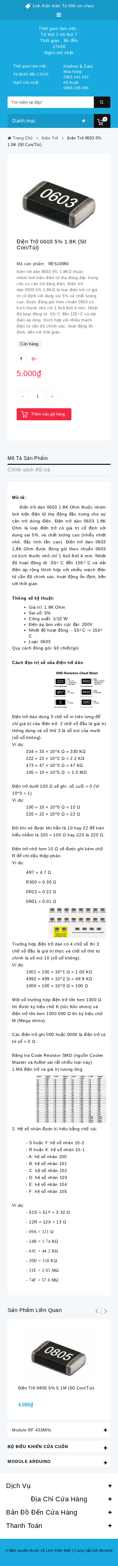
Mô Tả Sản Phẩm (28, 458)
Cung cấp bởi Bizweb (92, 1550)
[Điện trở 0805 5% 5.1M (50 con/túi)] (59, 1353)
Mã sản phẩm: (31, 264)
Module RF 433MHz (32, 1430)
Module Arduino (29, 1461)
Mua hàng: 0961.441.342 (76, 74)
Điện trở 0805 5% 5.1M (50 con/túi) (56, 1387)
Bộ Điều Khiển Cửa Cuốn (38, 1446)
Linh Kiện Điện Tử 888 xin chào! (64, 6)
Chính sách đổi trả (29, 469)
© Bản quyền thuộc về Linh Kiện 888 (38, 1550)
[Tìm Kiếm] (102, 102)
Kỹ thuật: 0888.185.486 (76, 85)
